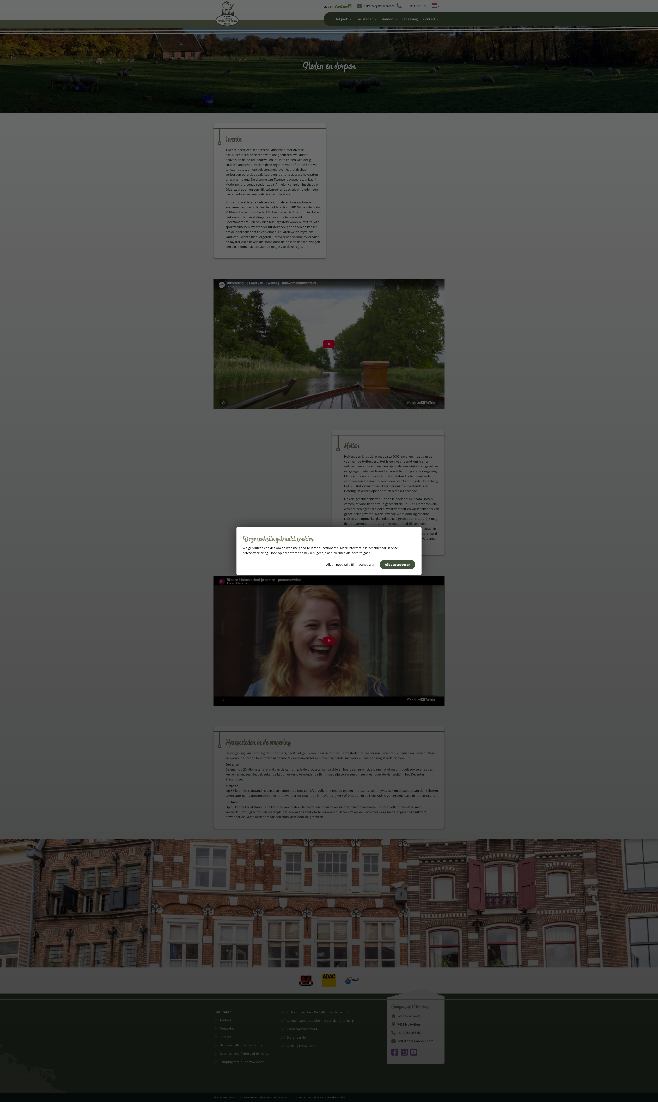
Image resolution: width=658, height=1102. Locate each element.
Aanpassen (367, 564)
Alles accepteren (397, 564)
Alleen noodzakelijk (340, 564)
